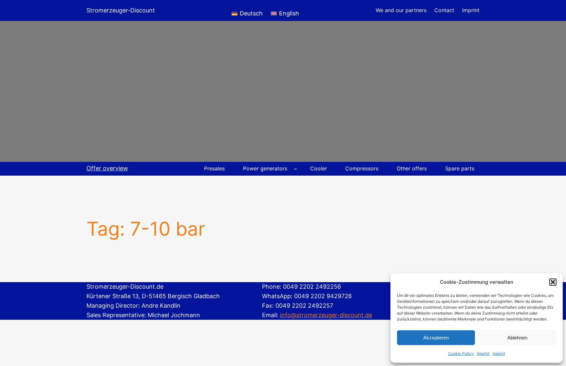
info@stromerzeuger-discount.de (326, 315)
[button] (553, 282)
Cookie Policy (461, 353)
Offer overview (107, 168)
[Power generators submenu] (295, 168)
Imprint (483, 353)
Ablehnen (517, 337)
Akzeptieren (436, 337)
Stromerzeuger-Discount (120, 10)
